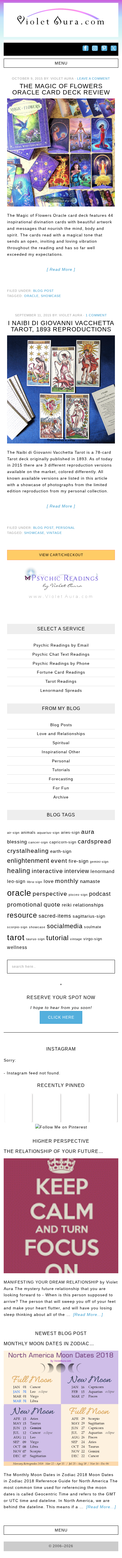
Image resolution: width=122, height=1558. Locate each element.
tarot (16, 937)
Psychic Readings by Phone (61, 663)
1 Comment (96, 315)
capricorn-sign (62, 842)
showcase (51, 296)
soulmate (92, 927)
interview (76, 871)
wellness (17, 947)
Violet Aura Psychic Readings (61, 20)
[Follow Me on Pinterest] (61, 1127)
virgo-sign (92, 939)
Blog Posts (61, 725)
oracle (31, 296)
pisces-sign (78, 894)
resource (22, 915)
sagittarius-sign (89, 916)
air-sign (13, 832)
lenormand (103, 871)
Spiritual (61, 742)
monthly (67, 881)
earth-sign (60, 851)
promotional (24, 904)
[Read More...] (88, 1314)
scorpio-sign (17, 927)
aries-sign (70, 832)
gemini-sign (99, 861)
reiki (67, 905)
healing (18, 870)
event (59, 860)
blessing (17, 842)
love (49, 881)
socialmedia (65, 926)
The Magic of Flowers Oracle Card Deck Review (61, 89)
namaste (90, 881)
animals (28, 832)
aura (87, 831)
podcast (100, 894)
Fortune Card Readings (61, 672)
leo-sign (16, 881)
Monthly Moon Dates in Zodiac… (49, 1343)
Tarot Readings (61, 681)
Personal (65, 527)
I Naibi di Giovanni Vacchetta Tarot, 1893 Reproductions (61, 326)
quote (52, 904)
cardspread (94, 841)
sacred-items (55, 916)
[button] (61, 63)
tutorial (57, 938)
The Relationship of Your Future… (53, 1151)
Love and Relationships (61, 733)
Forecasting (61, 779)
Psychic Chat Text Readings (61, 654)
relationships (88, 905)
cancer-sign (38, 842)
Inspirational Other (61, 752)
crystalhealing (28, 850)
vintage (54, 533)
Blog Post (43, 290)
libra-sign (34, 882)
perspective (50, 893)
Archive (61, 797)
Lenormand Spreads (61, 690)
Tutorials (61, 769)
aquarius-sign (48, 832)
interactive (47, 871)
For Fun (61, 788)
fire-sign (79, 861)
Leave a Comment (93, 78)
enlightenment (28, 860)
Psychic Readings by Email (61, 645)
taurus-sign (35, 939)
